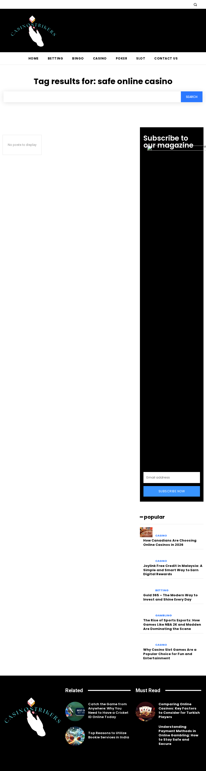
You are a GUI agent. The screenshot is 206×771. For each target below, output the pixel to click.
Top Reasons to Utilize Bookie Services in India (108, 735)
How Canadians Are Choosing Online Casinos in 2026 (169, 542)
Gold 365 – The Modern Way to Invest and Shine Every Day (170, 597)
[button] (195, 4)
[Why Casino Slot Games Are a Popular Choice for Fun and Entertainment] (146, 641)
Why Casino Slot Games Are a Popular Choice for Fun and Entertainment (169, 654)
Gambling (163, 615)
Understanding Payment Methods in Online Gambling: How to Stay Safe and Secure (178, 735)
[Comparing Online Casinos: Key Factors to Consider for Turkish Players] (145, 711)
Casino (161, 535)
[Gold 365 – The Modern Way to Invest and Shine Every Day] (146, 587)
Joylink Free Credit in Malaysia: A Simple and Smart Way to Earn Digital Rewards (172, 570)
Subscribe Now (172, 491)
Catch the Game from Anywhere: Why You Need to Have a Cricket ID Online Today (108, 710)
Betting (162, 590)
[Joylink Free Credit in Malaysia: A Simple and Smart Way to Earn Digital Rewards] (146, 557)
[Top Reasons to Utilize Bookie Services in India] (75, 736)
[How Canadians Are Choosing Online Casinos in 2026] (146, 532)
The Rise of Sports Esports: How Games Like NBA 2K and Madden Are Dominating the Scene (172, 624)
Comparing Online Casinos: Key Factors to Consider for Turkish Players (179, 710)
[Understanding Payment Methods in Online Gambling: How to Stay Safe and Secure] (145, 736)
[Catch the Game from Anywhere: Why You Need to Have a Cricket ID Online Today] (75, 711)
